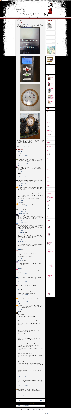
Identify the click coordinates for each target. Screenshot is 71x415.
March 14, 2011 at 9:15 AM (22, 220)
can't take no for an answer (50, 268)
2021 (48, 226)
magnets (48, 174)
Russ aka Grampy (21, 232)
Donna (19, 268)
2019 (48, 228)
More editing (49, 263)
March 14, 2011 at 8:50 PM (23, 385)
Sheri (19, 158)
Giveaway (48, 162)
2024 (48, 222)
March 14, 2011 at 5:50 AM (23, 211)
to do (47, 204)
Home (18, 17)
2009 (48, 294)
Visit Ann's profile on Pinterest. (50, 38)
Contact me (27, 17)
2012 (48, 236)
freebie (47, 158)
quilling (48, 186)
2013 (48, 235)
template (48, 200)
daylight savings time (31, 24)
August (49, 243)
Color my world (50, 277)
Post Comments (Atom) (32, 403)
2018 (48, 229)
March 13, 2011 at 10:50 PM (23, 200)
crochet (48, 139)
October (49, 241)
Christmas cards (49, 130)
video (47, 208)
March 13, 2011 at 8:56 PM (23, 155)
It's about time (50, 273)
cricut (47, 138)
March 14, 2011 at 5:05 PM (23, 301)
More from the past (50, 278)
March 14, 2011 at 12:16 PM (23, 258)
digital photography (49, 143)
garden (47, 161)
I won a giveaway (50, 264)
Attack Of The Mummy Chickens (52, 90)
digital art (48, 142)
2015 (48, 233)
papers (47, 178)
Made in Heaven (49, 100)
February (49, 290)
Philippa (19, 208)
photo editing (48, 181)
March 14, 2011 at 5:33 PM (23, 376)
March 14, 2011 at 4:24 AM (23, 205)
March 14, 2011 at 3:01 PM (22, 287)
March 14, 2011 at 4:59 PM (23, 294)
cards (47, 127)
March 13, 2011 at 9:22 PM (23, 163)
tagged (47, 196)
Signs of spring (50, 253)
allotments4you (21, 241)
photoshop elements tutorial (50, 182)
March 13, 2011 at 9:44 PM (23, 171)
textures (48, 201)
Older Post (42, 400)
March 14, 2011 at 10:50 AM (23, 239)
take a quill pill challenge (50, 197)
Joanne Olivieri (21, 260)
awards (36, 17)
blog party (48, 122)
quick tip (48, 185)
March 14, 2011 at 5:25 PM (23, 309)
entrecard (48, 154)
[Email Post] (28, 146)
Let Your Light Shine (50, 88)
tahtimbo (20, 303)
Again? (49, 250)
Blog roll (32, 17)
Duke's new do (50, 254)
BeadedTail (20, 151)
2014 (48, 234)
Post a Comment (20, 395)
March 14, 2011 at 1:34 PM (22, 273)
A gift (49, 252)
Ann (19, 311)
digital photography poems (50, 146)
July (48, 244)
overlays (48, 177)
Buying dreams (50, 269)
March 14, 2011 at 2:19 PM (22, 281)
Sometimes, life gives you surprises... (52, 102)
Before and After (50, 275)
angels (47, 115)
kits (47, 169)
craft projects (48, 135)
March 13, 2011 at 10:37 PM (23, 183)
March (49, 249)
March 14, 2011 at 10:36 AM (23, 230)
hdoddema (39, 413)
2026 (48, 220)
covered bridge (48, 134)
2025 (48, 221)
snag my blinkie (48, 193)
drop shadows (48, 149)
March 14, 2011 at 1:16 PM (22, 266)
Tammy (19, 284)
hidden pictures (48, 166)
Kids (48, 274)
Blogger (47, 413)
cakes (47, 126)
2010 (48, 293)
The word (49, 276)
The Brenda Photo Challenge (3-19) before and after (50, 266)
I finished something (49, 258)
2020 (48, 227)
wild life (48, 212)
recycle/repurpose (49, 190)
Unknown (20, 185)
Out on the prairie (21, 222)
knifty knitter (48, 170)
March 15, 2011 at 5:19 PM (22, 393)
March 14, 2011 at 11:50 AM (23, 247)
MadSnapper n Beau (22, 213)
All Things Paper (50, 94)
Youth (47, 216)
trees (47, 205)
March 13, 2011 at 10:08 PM (23, 176)
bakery (47, 119)
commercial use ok (49, 131)
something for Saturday (50, 282)
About (22, 17)
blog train (48, 123)
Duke (47, 150)
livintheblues (20, 276)
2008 (48, 295)
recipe (47, 189)
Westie (47, 209)
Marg (19, 289)
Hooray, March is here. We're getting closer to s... (50, 288)
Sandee (19, 249)
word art (48, 213)
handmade (48, 165)
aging (47, 114)
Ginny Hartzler (21, 179)
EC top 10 (48, 153)
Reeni (19, 165)
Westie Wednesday (50, 251)
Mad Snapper (49, 82)
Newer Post (18, 400)
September (49, 242)
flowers (47, 157)
